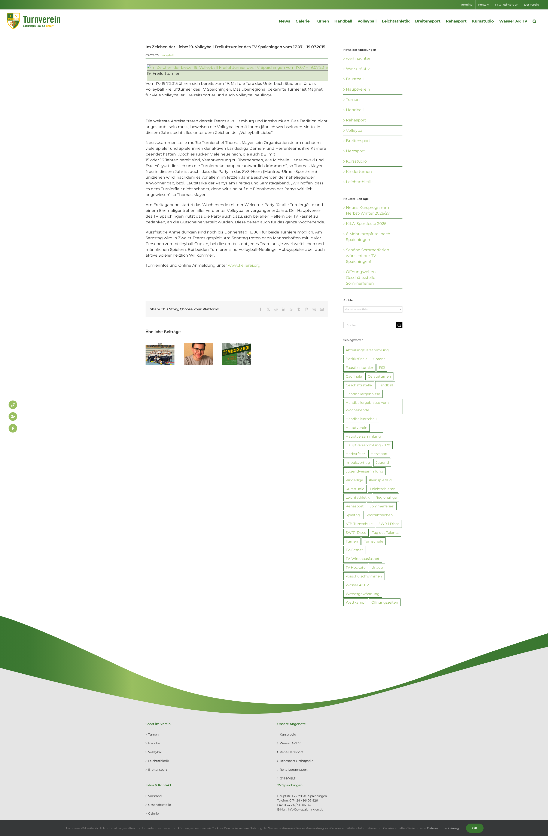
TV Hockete (356, 567)
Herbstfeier (355, 454)
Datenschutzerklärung (443, 828)
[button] (534, 21)
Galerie (153, 813)
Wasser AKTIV (357, 585)
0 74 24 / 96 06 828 (298, 805)
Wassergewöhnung (363, 594)
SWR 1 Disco (388, 524)
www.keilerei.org (244, 265)
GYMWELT (287, 778)
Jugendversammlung (364, 471)
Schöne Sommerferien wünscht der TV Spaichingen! (367, 256)
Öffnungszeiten (384, 602)
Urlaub (377, 567)
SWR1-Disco (356, 532)
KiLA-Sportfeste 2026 (366, 223)
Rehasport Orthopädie (296, 761)
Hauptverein (358, 89)
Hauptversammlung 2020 (368, 445)
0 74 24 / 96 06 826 (303, 800)
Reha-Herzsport (291, 752)
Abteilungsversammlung (367, 350)
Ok (474, 828)
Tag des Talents (385, 532)
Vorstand (155, 796)
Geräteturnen (379, 376)
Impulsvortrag (358, 462)
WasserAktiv (358, 68)
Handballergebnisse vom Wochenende (367, 406)
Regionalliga (386, 497)
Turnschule (373, 541)
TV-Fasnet (354, 550)
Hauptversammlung (363, 436)
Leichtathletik (359, 181)
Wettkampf (356, 602)
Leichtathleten (383, 489)
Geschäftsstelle (359, 385)
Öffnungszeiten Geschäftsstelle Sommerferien (361, 277)
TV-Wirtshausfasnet (363, 558)
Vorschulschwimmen (364, 576)
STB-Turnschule (359, 524)
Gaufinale (354, 376)
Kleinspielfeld (380, 480)
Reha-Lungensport (294, 770)
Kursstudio (356, 161)
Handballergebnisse (363, 394)
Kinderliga (354, 480)
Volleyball (168, 55)
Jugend (382, 462)
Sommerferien (381, 506)
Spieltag (353, 515)
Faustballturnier (359, 367)
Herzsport (355, 151)
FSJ (382, 367)
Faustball (355, 79)
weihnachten (358, 58)
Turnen (353, 99)
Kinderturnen (359, 171)
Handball (355, 110)
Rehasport (356, 120)
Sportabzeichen (379, 515)
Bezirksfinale (357, 359)
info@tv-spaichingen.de (305, 809)
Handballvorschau (361, 419)
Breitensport (358, 140)
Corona (379, 359)
